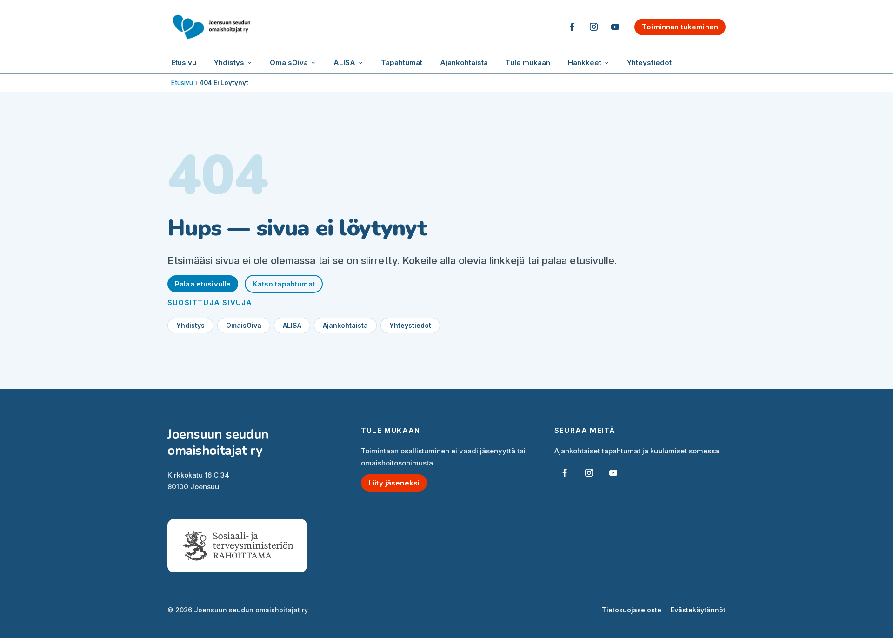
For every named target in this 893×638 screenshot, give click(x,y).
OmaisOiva (289, 62)
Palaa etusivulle (203, 283)
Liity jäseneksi (394, 482)
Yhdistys (229, 62)
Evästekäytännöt (698, 610)
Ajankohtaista (464, 62)
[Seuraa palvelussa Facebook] (572, 27)
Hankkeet (584, 62)
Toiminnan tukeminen (680, 26)
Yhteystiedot (649, 62)
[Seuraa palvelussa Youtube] (615, 27)
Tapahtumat (401, 62)
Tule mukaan (528, 62)
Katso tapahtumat (283, 283)
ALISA (344, 62)
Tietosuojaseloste (631, 610)
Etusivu (183, 62)
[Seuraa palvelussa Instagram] (593, 27)
